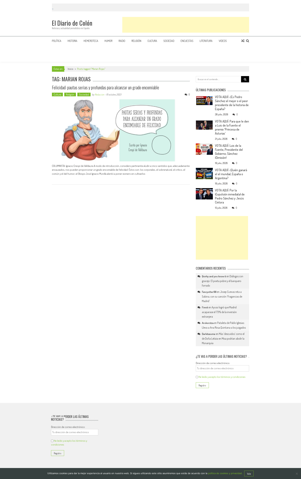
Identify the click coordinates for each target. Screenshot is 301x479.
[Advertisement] (185, 25)
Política (56, 41)
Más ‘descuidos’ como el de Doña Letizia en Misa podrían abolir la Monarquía (223, 338)
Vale (249, 473)
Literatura (206, 41)
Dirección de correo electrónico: (213, 363)
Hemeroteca (91, 41)
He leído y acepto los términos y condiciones (222, 376)
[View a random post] (242, 41)
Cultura (152, 41)
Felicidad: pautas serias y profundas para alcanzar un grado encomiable (105, 87)
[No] (296, 473)
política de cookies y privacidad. (225, 473)
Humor (108, 41)
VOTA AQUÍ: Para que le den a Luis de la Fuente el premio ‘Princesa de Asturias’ (232, 127)
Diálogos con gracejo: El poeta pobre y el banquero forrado (222, 280)
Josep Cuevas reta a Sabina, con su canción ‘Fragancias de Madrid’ (222, 296)
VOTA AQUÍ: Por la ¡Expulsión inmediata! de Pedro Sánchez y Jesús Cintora (230, 196)
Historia (72, 41)
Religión (136, 41)
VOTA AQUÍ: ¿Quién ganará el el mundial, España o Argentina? (231, 174)
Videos (223, 41)
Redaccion (99, 94)
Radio (122, 41)
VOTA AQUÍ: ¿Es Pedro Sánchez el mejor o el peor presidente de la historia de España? (232, 103)
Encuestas (187, 41)
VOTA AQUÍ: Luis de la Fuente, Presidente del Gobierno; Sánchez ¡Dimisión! (229, 151)
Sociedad (168, 41)
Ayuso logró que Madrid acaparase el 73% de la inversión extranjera (219, 312)
